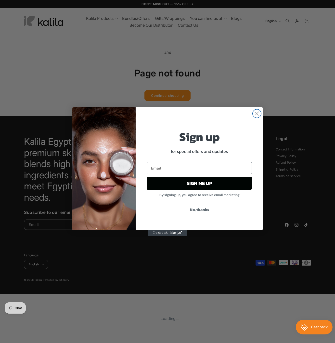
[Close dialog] (257, 113)
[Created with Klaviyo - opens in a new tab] (167, 233)
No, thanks (199, 209)
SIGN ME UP (199, 183)
